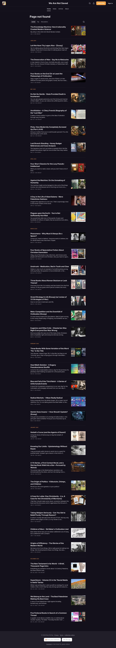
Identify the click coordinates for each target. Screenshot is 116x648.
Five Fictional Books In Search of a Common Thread (48, 614)
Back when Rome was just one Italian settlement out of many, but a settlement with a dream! (49, 532)
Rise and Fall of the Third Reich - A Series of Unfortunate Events (48, 382)
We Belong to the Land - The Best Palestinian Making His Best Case (49, 598)
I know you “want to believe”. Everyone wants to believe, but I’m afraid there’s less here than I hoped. (49, 239)
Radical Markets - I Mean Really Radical (46, 398)
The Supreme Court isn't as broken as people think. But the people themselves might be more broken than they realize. (49, 149)
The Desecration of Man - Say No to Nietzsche (49, 60)
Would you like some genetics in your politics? (44, 486)
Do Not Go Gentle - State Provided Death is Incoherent (48, 95)
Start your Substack (53, 639)
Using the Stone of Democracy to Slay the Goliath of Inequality (46, 436)
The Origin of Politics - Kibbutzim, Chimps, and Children (48, 483)
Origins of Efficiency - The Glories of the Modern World (47, 544)
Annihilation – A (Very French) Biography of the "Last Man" (48, 112)
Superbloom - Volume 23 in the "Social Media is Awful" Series (49, 581)
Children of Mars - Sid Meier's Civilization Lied (49, 529)
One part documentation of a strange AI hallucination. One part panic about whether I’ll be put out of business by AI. (48, 417)
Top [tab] (38, 22)
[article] (58, 31)
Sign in (110, 3)
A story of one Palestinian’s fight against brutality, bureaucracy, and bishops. (45, 602)
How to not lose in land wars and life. (42, 302)
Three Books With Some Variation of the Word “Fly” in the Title (49, 349)
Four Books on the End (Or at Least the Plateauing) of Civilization (46, 75)
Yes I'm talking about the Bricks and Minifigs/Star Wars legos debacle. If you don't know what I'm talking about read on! (49, 49)
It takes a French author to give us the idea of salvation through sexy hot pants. (47, 116)
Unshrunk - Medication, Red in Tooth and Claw (49, 266)
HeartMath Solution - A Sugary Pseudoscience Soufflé (43, 366)
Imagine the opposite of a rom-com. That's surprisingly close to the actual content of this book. (49, 202)
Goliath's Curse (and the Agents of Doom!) (48, 432)
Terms (61, 635)
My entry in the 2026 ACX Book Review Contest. (45, 32)
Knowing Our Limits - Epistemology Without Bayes (48, 447)
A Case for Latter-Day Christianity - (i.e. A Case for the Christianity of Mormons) (47, 497)
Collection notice (70, 635)
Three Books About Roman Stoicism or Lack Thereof (48, 282)
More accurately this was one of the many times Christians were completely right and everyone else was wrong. (48, 334)
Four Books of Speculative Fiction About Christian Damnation (47, 251)
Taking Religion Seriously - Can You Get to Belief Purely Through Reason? (47, 514)
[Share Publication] (94, 3)
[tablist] (39, 22)
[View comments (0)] (44, 476)
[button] (49, 9)
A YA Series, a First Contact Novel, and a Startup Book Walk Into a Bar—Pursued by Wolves (48, 465)
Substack (49, 644)
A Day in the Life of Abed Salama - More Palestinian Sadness (46, 198)
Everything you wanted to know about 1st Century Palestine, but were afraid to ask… (49, 569)
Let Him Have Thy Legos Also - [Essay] (46, 46)
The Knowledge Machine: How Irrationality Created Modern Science (48, 28)
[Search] (90, 3)
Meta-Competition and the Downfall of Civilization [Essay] (46, 313)
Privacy (56, 635)
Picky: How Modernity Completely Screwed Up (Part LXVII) (48, 128)
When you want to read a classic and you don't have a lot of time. (49, 169)
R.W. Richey (37, 34)
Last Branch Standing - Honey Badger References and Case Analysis (46, 144)
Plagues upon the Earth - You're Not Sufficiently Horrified (45, 214)
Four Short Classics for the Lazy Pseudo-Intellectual (47, 165)
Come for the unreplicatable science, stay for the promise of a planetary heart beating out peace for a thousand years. (49, 371)
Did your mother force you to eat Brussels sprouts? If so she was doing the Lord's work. (49, 133)
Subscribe (101, 3)
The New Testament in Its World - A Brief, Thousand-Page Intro (47, 565)
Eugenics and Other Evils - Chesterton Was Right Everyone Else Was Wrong (48, 329)
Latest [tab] (33, 22)
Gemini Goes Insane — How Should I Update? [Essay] (49, 413)
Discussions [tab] (44, 22)
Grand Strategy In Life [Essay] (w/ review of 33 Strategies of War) (48, 298)
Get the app (67, 639)
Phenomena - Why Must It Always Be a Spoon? (46, 235)
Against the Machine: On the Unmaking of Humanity (47, 181)
